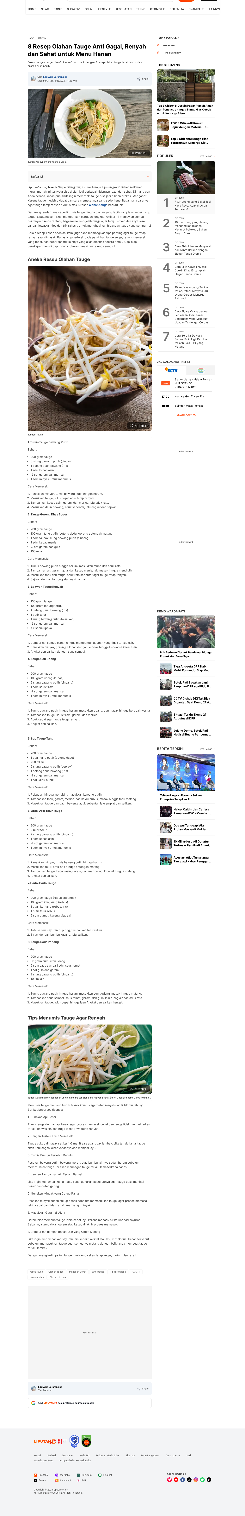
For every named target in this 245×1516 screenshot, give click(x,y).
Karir (189, 1455)
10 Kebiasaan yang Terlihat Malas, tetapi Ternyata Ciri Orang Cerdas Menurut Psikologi (192, 293)
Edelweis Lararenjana (55, 76)
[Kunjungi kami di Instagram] (195, 1479)
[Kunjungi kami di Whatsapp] (202, 1479)
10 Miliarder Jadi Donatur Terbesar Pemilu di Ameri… (192, 843)
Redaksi (51, 1455)
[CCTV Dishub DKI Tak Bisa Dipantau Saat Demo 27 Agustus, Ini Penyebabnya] (166, 700)
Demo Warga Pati (171, 611)
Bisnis (58, 9)
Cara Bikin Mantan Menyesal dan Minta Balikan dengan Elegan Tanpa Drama (193, 250)
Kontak (37, 1455)
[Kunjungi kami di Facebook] (182, 1479)
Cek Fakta (176, 9)
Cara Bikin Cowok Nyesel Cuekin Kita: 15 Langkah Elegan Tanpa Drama (190, 270)
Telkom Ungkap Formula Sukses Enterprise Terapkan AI (181, 797)
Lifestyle (103, 9)
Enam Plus (196, 9)
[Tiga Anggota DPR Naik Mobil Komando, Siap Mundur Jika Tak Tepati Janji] (166, 668)
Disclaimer (68, 1455)
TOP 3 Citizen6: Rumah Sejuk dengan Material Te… (190, 125)
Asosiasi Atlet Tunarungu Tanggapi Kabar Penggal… (192, 859)
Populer (165, 156)
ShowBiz (73, 9)
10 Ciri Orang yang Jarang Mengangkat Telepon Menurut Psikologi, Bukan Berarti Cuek (191, 227)
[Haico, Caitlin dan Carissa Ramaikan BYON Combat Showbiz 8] (166, 811)
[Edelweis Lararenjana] (33, 78)
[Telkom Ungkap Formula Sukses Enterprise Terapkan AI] (186, 772)
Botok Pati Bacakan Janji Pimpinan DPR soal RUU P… (192, 684)
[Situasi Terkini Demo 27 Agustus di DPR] (166, 716)
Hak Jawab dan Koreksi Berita (75, 1460)
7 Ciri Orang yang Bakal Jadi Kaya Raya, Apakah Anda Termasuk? (193, 205)
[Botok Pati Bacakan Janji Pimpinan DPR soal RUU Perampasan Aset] (166, 684)
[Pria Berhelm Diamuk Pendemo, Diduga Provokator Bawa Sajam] (186, 632)
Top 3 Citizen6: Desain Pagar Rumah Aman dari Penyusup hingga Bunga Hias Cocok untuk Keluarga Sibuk (185, 109)
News (45, 9)
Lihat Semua (205, 156)
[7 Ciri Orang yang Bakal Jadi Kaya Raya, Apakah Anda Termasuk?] (186, 177)
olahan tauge (98, 205)
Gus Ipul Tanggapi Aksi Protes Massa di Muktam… (192, 827)
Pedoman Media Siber (108, 1455)
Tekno (140, 9)
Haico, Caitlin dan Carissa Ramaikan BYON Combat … (192, 811)
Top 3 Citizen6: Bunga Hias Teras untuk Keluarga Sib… (189, 141)
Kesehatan (123, 9)
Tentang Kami (173, 1455)
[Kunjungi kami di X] (189, 1479)
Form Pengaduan (150, 1455)
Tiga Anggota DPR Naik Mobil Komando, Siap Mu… (192, 668)
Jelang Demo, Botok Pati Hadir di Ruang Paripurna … (192, 732)
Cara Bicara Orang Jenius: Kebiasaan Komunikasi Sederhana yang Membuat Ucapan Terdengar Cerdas (191, 317)
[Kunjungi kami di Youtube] (176, 1479)
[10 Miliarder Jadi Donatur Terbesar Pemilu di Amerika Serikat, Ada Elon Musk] (166, 843)
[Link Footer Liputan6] (50, 1441)
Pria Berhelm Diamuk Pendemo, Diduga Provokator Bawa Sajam (185, 654)
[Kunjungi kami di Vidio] (169, 1479)
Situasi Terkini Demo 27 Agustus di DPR (190, 716)
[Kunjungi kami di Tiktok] (209, 1479)
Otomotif (157, 9)
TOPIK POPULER (168, 37)
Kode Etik (85, 1455)
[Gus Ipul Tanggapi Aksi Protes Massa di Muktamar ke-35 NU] (166, 827)
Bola (88, 9)
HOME (32, 9)
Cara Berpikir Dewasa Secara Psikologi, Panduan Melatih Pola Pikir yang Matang (191, 341)
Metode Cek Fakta (43, 1460)
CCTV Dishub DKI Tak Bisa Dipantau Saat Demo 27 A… (192, 700)
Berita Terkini (170, 749)
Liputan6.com (60, 1489)
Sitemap (130, 1455)
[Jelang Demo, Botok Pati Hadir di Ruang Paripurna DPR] (166, 732)
